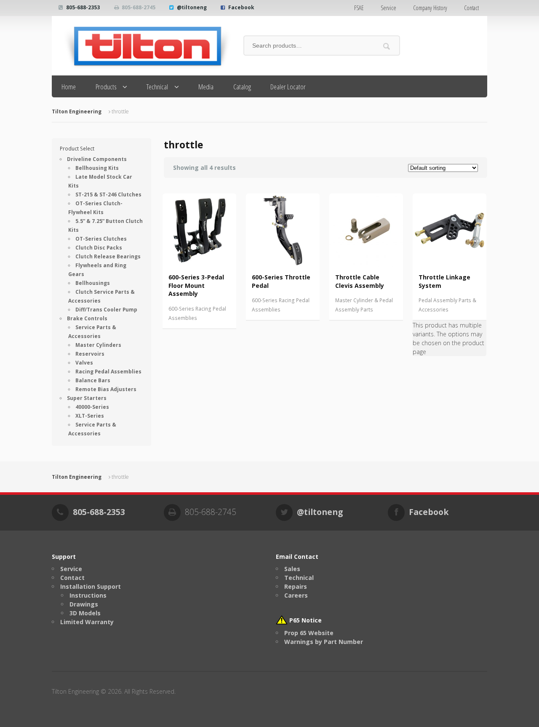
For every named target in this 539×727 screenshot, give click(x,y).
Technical (157, 86)
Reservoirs (89, 353)
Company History (430, 8)
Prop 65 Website (309, 633)
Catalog (242, 86)
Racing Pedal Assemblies (108, 371)
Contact (471, 8)
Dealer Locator (288, 86)
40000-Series (92, 406)
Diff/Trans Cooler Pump (106, 309)
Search (387, 46)
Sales (292, 569)
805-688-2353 (83, 7)
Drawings (83, 604)
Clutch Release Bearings (108, 256)
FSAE (359, 8)
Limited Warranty (87, 622)
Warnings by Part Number (323, 642)
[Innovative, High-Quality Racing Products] (141, 46)
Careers (296, 595)
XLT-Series (89, 415)
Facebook (241, 7)
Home (68, 86)
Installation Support (90, 586)
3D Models (85, 613)
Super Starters (87, 398)
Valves (84, 362)
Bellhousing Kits (97, 168)
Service (388, 8)
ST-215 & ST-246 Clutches (108, 194)
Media (205, 86)
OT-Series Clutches (101, 238)
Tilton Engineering (76, 111)
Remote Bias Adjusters (105, 389)
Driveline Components (97, 159)
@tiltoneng (192, 7)
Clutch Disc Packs (98, 247)
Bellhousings (92, 283)
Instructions (88, 595)
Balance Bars (92, 380)
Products (106, 86)
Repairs (295, 586)
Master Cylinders (98, 345)
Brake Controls (87, 318)
